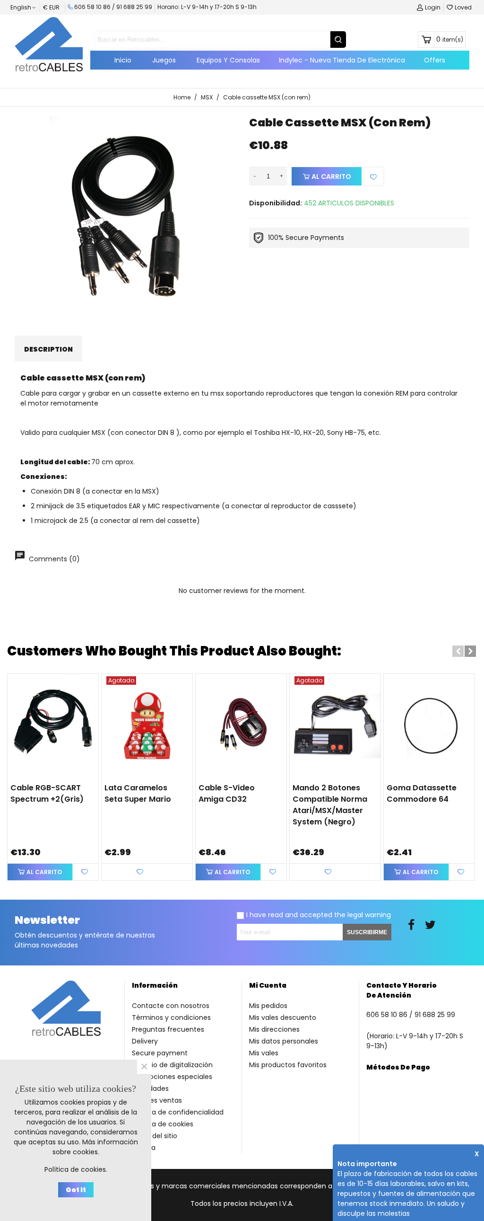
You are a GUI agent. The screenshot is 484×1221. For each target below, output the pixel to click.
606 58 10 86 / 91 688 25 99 (113, 7)
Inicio (122, 60)
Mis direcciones (274, 1029)
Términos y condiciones (171, 1017)
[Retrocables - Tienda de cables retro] (49, 44)
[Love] (373, 176)
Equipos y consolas (228, 60)
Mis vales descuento (282, 1017)
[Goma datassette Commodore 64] (429, 726)
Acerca (144, 1147)
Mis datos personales (283, 1041)
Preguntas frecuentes (168, 1029)
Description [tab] (48, 349)
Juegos (164, 60)
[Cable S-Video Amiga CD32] (241, 726)
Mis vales (263, 1053)
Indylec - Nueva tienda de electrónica (342, 60)
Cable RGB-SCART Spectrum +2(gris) (47, 793)
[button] (458, 651)
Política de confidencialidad (178, 1112)
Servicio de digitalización (172, 1065)
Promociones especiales (172, 1076)
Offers (434, 60)
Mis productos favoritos (288, 1065)
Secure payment (160, 1053)
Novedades (150, 1088)
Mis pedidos (268, 1005)
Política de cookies (162, 1124)
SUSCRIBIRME (367, 932)
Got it (76, 1189)
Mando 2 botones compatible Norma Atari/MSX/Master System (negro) (330, 804)
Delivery (145, 1041)
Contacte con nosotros (170, 1005)
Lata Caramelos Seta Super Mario (137, 793)
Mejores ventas (157, 1100)
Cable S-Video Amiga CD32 (227, 793)
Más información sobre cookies (95, 1147)
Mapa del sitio (154, 1136)
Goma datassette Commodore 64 (422, 793)
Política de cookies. (75, 1169)
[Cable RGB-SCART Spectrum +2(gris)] (53, 726)
